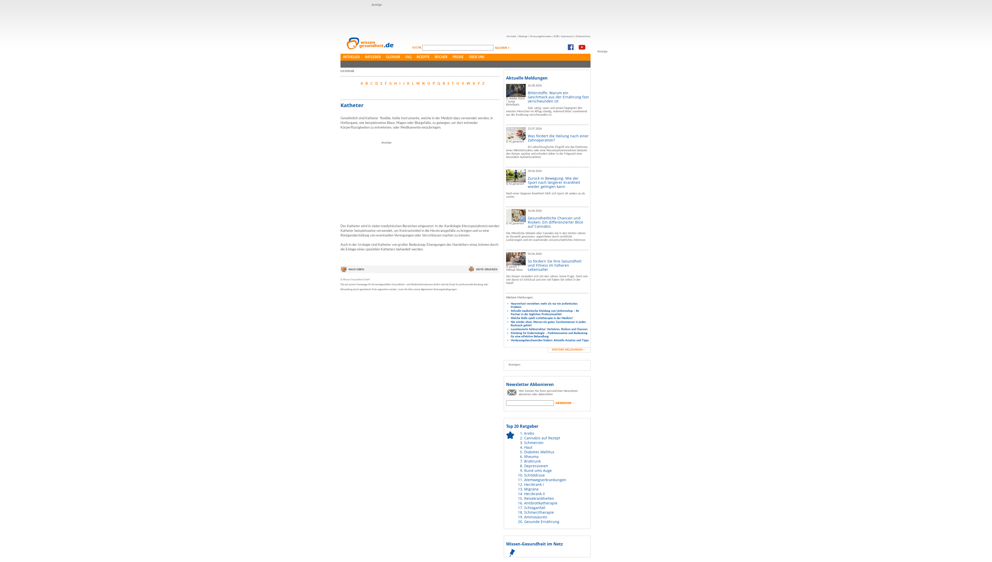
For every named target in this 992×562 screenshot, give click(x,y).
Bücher (441, 57)
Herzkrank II (534, 493)
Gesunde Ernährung (541, 521)
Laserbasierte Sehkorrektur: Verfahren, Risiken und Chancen (549, 329)
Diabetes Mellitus (539, 451)
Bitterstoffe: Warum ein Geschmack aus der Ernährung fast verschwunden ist (558, 97)
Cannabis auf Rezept (542, 438)
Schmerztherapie (539, 512)
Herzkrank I (534, 484)
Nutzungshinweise (540, 36)
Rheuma (531, 456)
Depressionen (536, 465)
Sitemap (523, 36)
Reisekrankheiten (539, 498)
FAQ (408, 57)
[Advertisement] (465, 18)
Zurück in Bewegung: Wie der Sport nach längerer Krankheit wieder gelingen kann (554, 182)
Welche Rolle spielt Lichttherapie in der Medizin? (542, 318)
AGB (556, 36)
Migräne (531, 489)
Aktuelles (351, 57)
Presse (458, 57)
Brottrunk (532, 461)
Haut (528, 447)
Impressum (567, 36)
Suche (417, 47)
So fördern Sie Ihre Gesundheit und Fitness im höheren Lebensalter (555, 265)
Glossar (393, 57)
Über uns (476, 57)
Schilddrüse (534, 475)
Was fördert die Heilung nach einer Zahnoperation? (558, 138)
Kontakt (511, 36)
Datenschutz (583, 36)
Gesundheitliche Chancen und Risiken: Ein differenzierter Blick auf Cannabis (555, 222)
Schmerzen (534, 442)
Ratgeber (373, 57)
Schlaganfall (534, 507)
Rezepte (423, 57)
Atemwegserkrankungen (545, 479)
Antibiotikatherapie (540, 503)
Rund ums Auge (538, 470)
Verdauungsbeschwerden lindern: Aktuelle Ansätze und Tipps (550, 340)
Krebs (529, 433)
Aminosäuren (535, 516)
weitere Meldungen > (568, 349)
